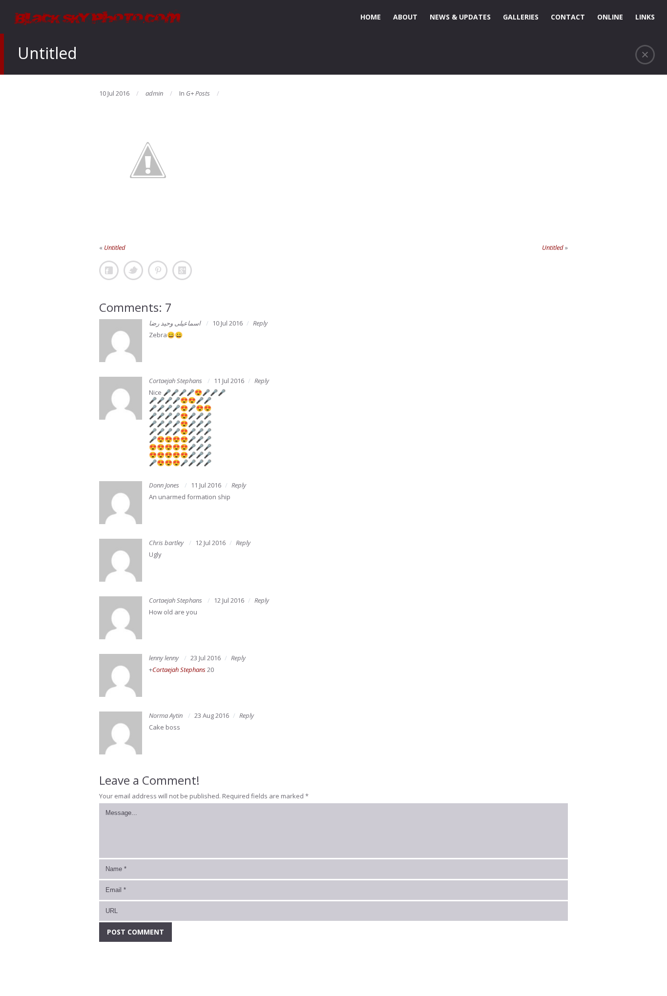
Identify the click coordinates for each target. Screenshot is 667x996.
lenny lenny (164, 657)
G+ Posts (198, 93)
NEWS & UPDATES (460, 16)
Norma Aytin (166, 715)
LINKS (645, 16)
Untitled (114, 247)
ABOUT (405, 16)
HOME (370, 16)
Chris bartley (166, 542)
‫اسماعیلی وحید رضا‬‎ (175, 323)
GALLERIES (521, 16)
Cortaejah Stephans (175, 380)
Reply (260, 323)
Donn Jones (164, 485)
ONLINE (610, 16)
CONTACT (568, 16)
